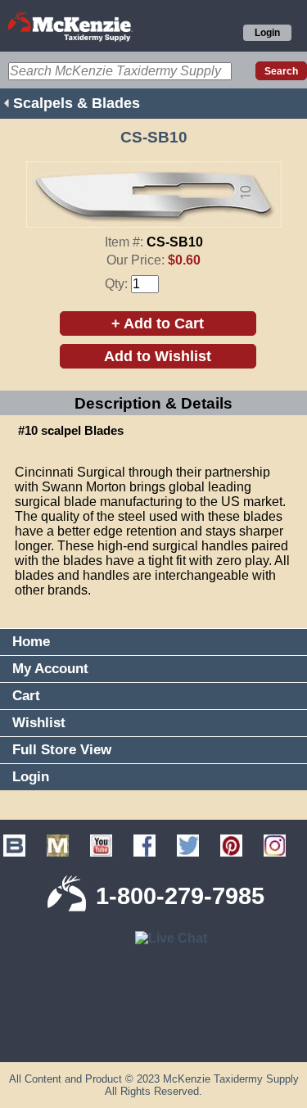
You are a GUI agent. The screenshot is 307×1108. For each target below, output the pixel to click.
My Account (50, 668)
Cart (26, 695)
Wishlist (38, 722)
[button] (154, 1035)
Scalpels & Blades (76, 103)
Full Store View (61, 750)
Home (31, 641)
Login (267, 32)
